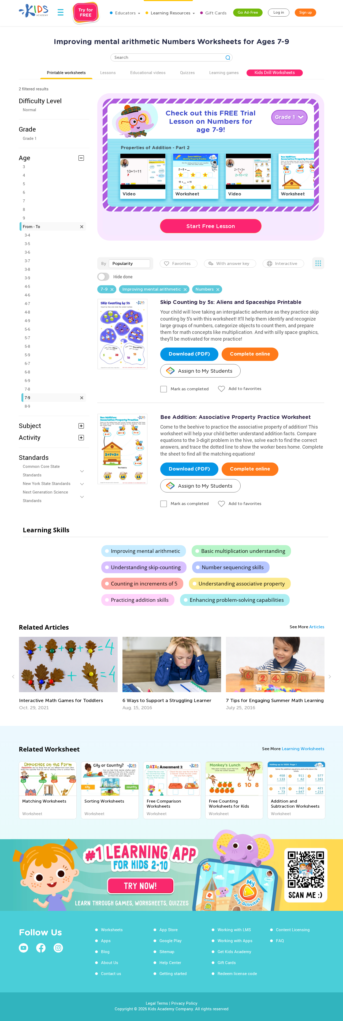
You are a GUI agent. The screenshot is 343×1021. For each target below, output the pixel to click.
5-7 (27, 337)
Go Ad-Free (248, 12)
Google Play (170, 940)
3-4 (27, 235)
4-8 (27, 312)
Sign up (305, 12)
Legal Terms (157, 1003)
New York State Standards (46, 483)
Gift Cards (215, 13)
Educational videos (148, 72)
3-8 (27, 269)
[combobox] (129, 263)
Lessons (108, 72)
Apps (106, 940)
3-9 (27, 277)
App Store (168, 929)
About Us (109, 962)
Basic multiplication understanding (243, 551)
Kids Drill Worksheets (275, 72)
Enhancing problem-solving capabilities (237, 599)
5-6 (27, 329)
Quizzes (187, 72)
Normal (29, 109)
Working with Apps (235, 940)
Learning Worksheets (303, 748)
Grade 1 (30, 138)
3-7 (27, 260)
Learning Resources (170, 13)
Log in (278, 12)
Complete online (250, 354)
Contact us (111, 973)
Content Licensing (293, 929)
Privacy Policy (184, 1003)
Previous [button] (14, 676)
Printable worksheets (66, 72)
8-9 (27, 406)
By (103, 263)
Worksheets (112, 929)
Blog (105, 951)
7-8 (27, 389)
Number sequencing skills (233, 567)
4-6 (27, 295)
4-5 (27, 286)
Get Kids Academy (234, 951)
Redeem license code (237, 973)
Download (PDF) (189, 354)
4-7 (27, 303)
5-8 (27, 346)
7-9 (27, 397)
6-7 (27, 363)
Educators (125, 13)
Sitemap (166, 951)
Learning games (224, 72)
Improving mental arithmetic (145, 551)
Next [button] (329, 676)
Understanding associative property (242, 583)
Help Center (170, 962)
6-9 (27, 380)
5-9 (27, 354)
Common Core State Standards (41, 470)
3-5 (27, 243)
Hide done (122, 277)
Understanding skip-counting (146, 567)
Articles (316, 626)
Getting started (173, 973)
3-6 (27, 252)
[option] (85, 674)
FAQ (280, 940)
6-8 (27, 372)
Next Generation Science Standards (45, 496)
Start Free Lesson (211, 226)
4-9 (27, 320)
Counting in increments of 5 (144, 583)
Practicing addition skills (140, 599)
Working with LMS (234, 929)
